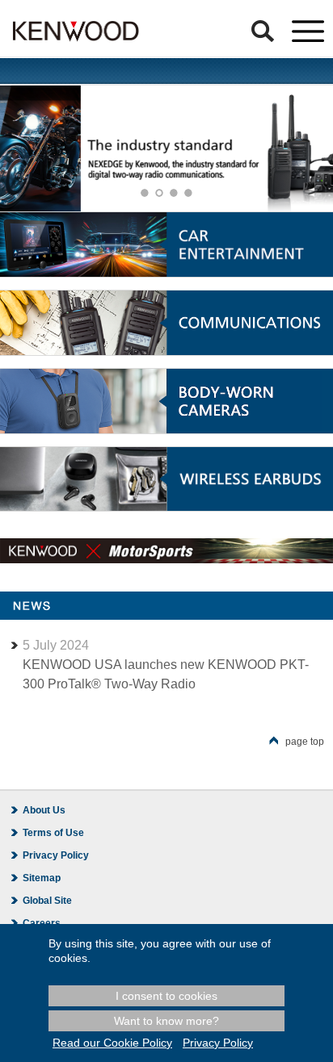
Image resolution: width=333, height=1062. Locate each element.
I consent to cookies (166, 995)
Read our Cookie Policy (112, 1042)
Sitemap (42, 878)
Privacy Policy (56, 855)
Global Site (47, 900)
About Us (44, 810)
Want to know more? (166, 1020)
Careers (42, 923)
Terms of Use (53, 832)
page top (304, 741)
